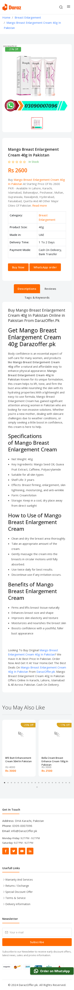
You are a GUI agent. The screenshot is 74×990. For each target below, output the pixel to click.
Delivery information (17, 904)
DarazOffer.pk (45, 671)
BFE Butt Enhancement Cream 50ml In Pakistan (18, 759)
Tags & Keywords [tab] (37, 297)
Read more (39, 205)
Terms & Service (15, 898)
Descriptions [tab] (27, 289)
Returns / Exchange (17, 885)
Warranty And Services (19, 879)
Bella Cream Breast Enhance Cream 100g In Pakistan (55, 759)
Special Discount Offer (19, 892)
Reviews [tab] (50, 289)
